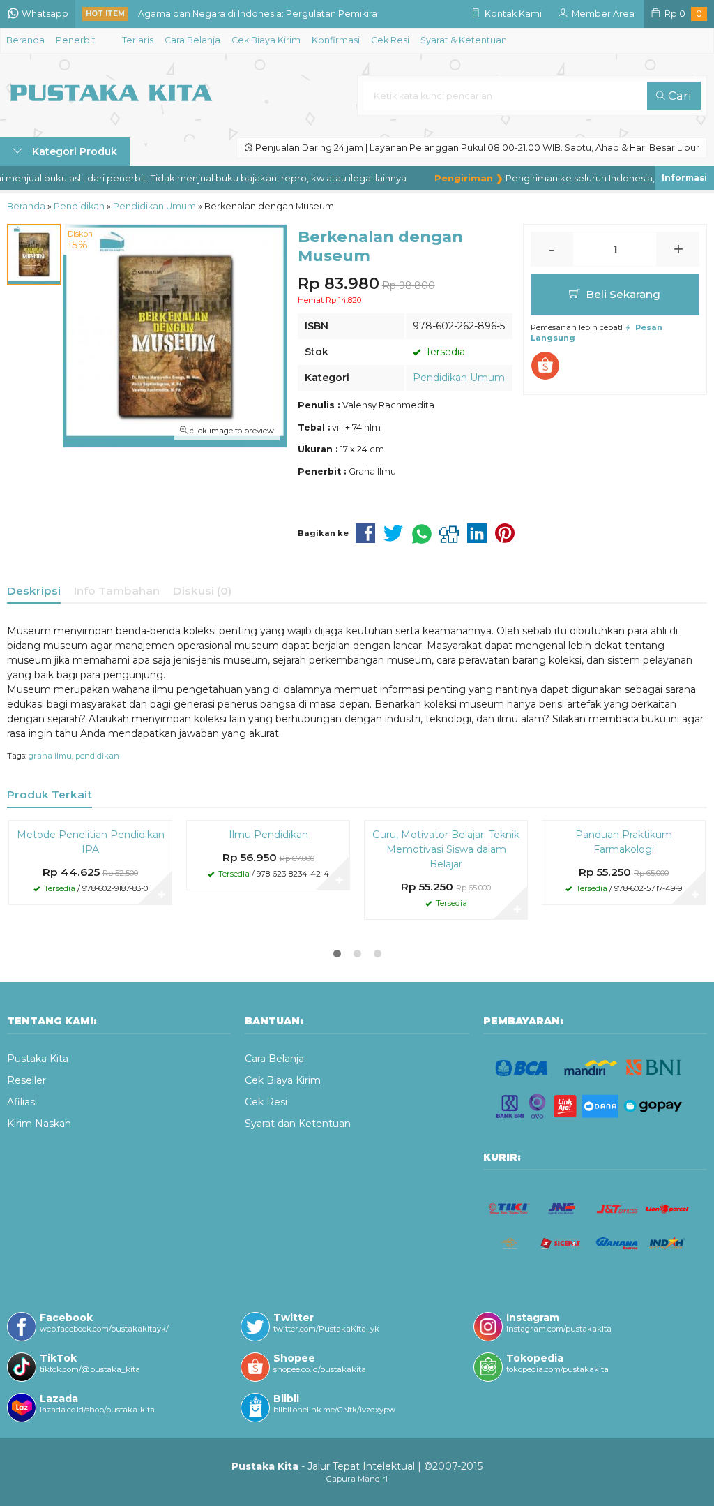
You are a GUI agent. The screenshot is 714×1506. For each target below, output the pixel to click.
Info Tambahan (117, 590)
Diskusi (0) (202, 590)
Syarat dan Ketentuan (298, 1123)
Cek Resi (390, 40)
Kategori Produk (73, 151)
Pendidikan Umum (459, 377)
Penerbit (76, 40)
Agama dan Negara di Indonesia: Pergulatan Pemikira (257, 13)
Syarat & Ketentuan (463, 40)
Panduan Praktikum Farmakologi (623, 842)
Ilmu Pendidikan (268, 834)
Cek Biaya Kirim (266, 40)
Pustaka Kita (37, 1058)
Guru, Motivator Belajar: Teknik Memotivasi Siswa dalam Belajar (445, 849)
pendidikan (97, 756)
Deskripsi (34, 590)
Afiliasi (22, 1102)
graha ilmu (50, 756)
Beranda (25, 40)
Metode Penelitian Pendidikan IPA (91, 842)
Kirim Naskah (39, 1123)
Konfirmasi (336, 40)
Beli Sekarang (621, 294)
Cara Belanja (192, 40)
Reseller (26, 1080)
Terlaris (137, 40)
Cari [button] (678, 96)
